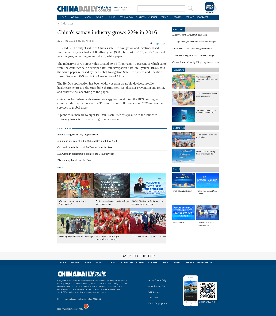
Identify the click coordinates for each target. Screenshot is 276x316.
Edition (120, 7)
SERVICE (190, 17)
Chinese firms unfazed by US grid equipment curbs (195, 62)
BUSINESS (141, 17)
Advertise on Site (156, 286)
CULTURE (152, 17)
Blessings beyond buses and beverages (76, 236)
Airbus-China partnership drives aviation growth (205, 152)
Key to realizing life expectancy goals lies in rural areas (207, 79)
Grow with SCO (179, 222)
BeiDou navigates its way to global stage (77, 134)
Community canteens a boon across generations (206, 94)
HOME (63, 17)
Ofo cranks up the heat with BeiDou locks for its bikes (84, 147)
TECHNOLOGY (126, 17)
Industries (67, 23)
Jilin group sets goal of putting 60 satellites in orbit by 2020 (87, 141)
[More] (151, 45)
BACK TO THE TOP (138, 256)
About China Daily (157, 280)
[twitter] (164, 44)
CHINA (112, 17)
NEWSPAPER (202, 17)
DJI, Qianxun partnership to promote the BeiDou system (85, 153)
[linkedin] (157, 45)
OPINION (75, 17)
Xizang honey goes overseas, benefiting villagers (194, 42)
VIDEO (88, 17)
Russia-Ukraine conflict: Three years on (206, 223)
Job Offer (153, 297)
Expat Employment (157, 303)
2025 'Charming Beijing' (182, 191)
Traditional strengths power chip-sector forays (193, 55)
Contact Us (154, 292)
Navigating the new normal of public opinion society (206, 111)
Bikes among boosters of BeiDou (74, 160)
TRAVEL (165, 17)
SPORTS (177, 17)
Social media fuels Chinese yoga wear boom (192, 48)
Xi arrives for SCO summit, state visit (149, 236)
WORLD (99, 17)
